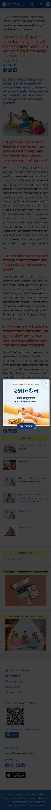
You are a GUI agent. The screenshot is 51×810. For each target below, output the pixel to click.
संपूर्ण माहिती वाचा (26, 426)
